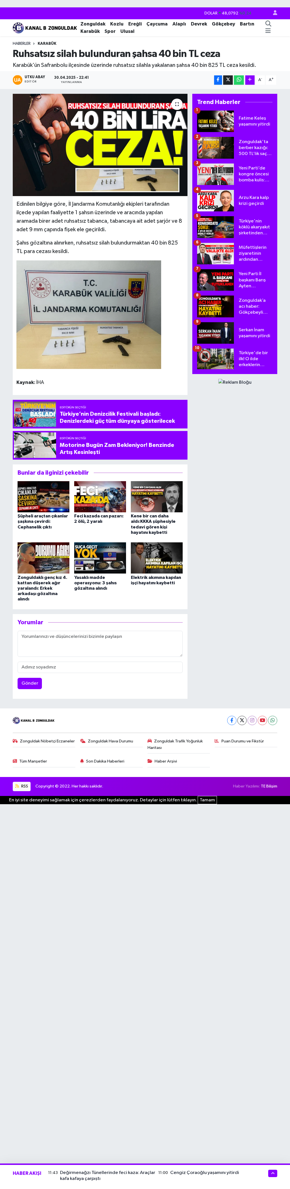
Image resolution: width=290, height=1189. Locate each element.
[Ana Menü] (268, 31)
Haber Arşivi (166, 761)
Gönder (30, 683)
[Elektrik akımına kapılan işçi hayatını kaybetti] (157, 557)
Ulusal (127, 31)
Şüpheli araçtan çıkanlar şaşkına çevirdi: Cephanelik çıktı (43, 521)
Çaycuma (157, 24)
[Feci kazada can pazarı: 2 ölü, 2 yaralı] (100, 496)
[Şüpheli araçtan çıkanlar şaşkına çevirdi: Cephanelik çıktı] (43, 496)
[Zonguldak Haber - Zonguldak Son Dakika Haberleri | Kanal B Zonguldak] (45, 27)
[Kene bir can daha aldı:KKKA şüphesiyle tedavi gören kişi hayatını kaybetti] (157, 496)
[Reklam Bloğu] (234, 382)
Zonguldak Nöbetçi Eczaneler (47, 741)
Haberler (22, 44)
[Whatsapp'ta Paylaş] (239, 80)
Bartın (247, 24)
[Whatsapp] (272, 720)
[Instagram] (252, 720)
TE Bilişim (269, 786)
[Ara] (268, 24)
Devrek (199, 24)
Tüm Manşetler (33, 761)
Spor (110, 31)
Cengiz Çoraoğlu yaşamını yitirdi (204, 1172)
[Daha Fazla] (250, 80)
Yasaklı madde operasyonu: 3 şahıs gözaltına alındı (95, 583)
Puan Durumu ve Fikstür (242, 741)
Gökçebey (223, 24)
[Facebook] (231, 720)
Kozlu (116, 24)
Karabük (90, 31)
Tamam (207, 800)
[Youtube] (262, 720)
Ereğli (135, 24)
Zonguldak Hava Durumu (110, 741)
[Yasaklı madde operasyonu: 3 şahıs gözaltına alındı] (100, 557)
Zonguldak (92, 24)
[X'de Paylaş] (228, 80)
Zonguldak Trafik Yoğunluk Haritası (175, 744)
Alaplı (179, 24)
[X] (242, 720)
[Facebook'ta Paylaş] (218, 80)
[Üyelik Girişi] (272, 13)
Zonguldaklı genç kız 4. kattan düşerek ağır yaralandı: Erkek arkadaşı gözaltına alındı (42, 588)
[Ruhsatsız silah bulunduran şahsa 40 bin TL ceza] (100, 145)
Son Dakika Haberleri (105, 761)
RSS (24, 786)
